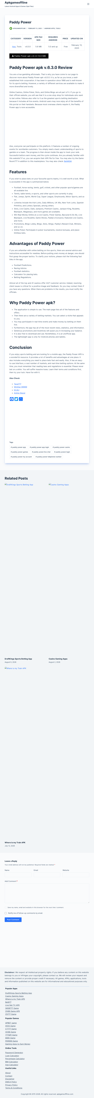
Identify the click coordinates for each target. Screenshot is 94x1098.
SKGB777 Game (12, 1008)
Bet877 (8, 1002)
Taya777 (17, 384)
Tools (58, 28)
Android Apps (49, 28)
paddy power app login (39, 447)
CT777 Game (11, 1029)
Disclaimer (9, 1079)
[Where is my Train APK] (25, 753)
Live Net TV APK (12, 1005)
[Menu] (88, 4)
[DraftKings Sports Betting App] (25, 569)
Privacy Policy (11, 1085)
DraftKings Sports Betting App (18, 659)
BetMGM (68, 161)
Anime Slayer (19, 393)
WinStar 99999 (20, 387)
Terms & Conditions (13, 1088)
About (8, 1073)
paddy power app (18, 447)
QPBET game (11, 1023)
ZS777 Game (10, 1014)
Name (7, 870)
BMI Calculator (11, 1062)
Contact (8, 1076)
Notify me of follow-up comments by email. (25, 913)
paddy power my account (21, 457)
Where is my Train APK (15, 842)
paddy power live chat (41, 452)
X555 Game (10, 1026)
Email (36, 870)
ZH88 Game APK (12, 1011)
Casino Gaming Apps (58, 659)
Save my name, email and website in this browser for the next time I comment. (36, 907)
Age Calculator (11, 1065)
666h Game (10, 1038)
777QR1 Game (11, 1035)
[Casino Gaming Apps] (69, 569)
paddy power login (62, 452)
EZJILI (16, 390)
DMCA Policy (11, 1082)
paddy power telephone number (48, 457)
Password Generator (14, 1052)
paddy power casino (61, 447)
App (14, 46)
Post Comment (13, 920)
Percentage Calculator (15, 1059)
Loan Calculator (12, 1056)
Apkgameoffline (16, 2)
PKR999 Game (11, 1041)
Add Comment (11, 881)
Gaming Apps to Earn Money (17, 1044)
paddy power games (19, 452)
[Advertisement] (47, 128)
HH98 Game (10, 1032)
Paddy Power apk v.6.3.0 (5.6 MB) (30, 56)
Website (66, 870)
